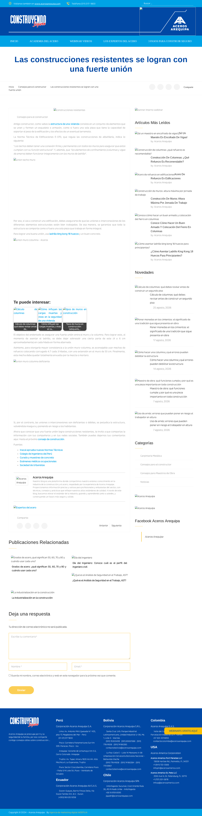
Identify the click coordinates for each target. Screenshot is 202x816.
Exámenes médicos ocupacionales (38, 461)
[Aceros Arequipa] (21, 480)
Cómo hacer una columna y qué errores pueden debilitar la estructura (171, 362)
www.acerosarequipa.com (47, 3)
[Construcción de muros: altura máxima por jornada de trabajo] (164, 193)
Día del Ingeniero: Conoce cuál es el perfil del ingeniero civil (100, 565)
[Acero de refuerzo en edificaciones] (154, 174)
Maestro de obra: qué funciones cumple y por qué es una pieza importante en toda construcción (168, 392)
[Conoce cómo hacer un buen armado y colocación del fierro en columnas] (164, 217)
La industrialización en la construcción (32, 598)
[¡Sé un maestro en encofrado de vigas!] (156, 133)
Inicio (14, 41)
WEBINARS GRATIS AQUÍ (183, 731)
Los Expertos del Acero (120, 41)
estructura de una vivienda (65, 124)
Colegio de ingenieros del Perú (36, 454)
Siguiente (117, 525)
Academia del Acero (44, 41)
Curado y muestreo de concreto (37, 457)
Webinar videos (81, 41)
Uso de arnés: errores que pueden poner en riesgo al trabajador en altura (171, 423)
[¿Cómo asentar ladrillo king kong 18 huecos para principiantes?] (164, 245)
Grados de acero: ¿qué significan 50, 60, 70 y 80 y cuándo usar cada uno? (39, 568)
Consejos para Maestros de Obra (157, 473)
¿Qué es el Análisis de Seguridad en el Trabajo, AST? (99, 580)
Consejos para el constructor (32, 117)
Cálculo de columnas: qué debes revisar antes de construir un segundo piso (171, 298)
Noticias (144, 482)
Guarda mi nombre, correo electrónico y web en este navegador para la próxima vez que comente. (63, 675)
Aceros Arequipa (43, 477)
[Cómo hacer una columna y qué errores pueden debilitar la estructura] (164, 354)
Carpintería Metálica (151, 456)
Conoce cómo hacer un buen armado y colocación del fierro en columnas (171, 227)
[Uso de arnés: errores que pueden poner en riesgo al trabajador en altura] (164, 415)
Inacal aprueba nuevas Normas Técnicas (41, 450)
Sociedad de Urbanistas (32, 465)
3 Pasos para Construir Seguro (170, 41)
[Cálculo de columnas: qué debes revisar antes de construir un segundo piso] (164, 289)
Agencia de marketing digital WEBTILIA (68, 812)
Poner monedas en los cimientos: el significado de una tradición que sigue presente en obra (171, 331)
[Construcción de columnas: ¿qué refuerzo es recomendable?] (164, 152)
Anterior (103, 525)
